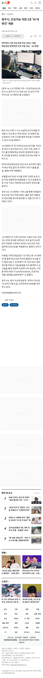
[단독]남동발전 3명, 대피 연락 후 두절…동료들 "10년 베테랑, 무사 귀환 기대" (19, 530)
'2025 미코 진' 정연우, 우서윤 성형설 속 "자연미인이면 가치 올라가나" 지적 (19, 510)
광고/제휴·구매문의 (21, 638)
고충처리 (21, 643)
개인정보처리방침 (10, 640)
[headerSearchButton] (31, 2)
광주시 (5, 305)
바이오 (37, 619)
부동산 (16, 619)
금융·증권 (37, 614)
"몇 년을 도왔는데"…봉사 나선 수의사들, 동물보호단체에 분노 (19, 540)
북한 (26, 614)
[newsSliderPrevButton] (34, 493)
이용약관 (33, 638)
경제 (26, 609)
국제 (37, 609)
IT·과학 (27, 619)
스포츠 (5, 581)
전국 (3, 14)
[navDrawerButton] (39, 2)
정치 (5, 609)
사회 (16, 609)
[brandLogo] (6, 2)
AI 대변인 (14, 305)
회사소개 (10, 638)
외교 (16, 614)
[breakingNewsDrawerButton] (35, 2)
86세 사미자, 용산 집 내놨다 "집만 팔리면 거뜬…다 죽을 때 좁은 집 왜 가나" (19, 500)
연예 (4, 552)
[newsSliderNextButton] (39, 493)
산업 (5, 619)
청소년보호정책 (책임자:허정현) (29, 640)
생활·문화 (5, 623)
